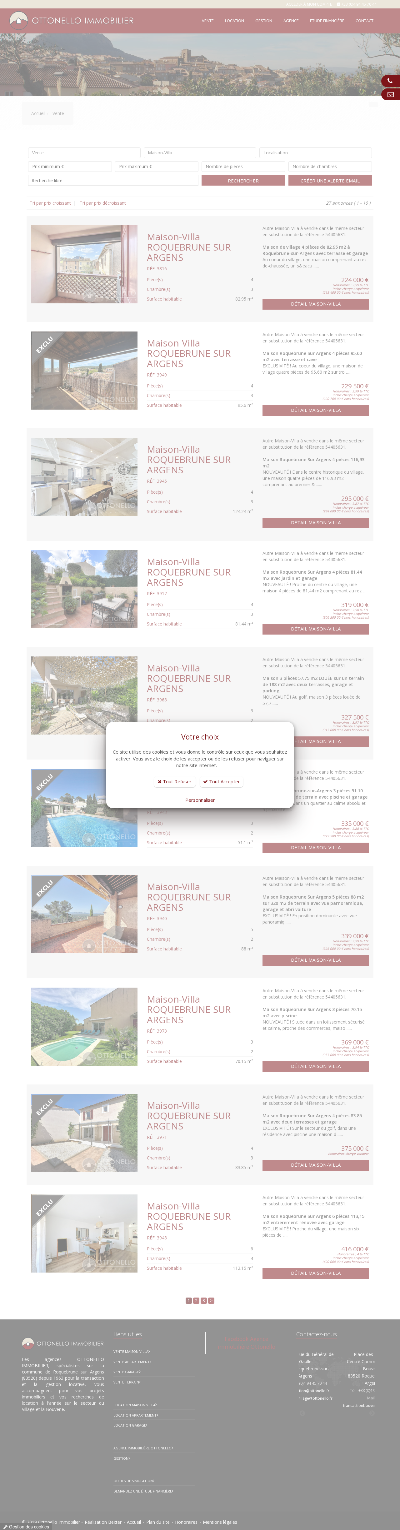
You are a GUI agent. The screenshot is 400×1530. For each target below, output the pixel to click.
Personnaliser (200, 800)
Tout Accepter (224, 781)
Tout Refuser (177, 781)
